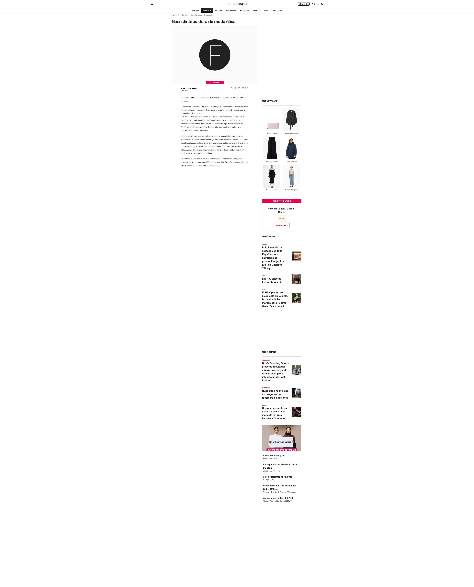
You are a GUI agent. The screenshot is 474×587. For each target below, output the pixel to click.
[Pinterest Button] (243, 88)
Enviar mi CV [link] (282, 225)
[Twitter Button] (232, 88)
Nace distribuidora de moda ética (202, 15)
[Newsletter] (313, 3)
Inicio (173, 15)
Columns (185, 15)
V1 (179, 15)
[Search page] (318, 3)
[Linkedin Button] (239, 88)
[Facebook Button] (235, 88)
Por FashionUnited (189, 88)
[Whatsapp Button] (246, 88)
